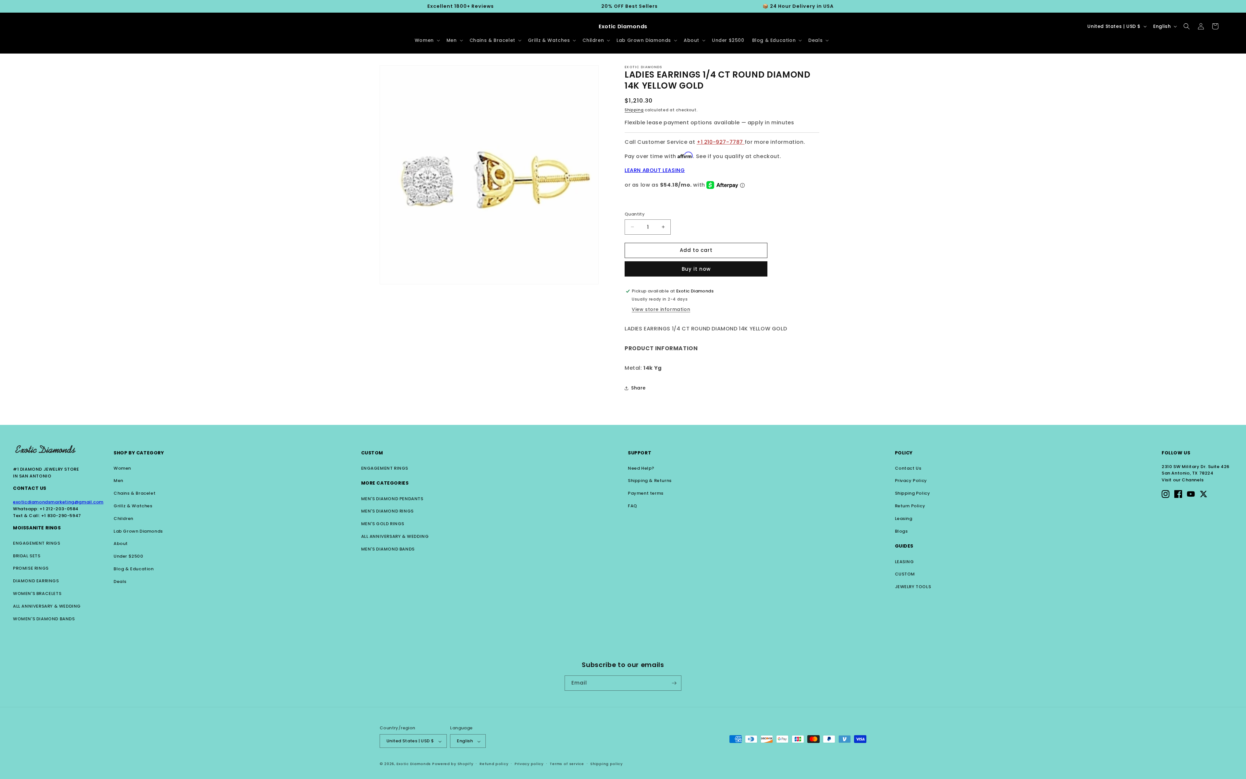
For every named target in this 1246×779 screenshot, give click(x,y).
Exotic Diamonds (414, 764)
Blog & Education (134, 569)
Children (123, 518)
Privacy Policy (911, 480)
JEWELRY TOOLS (913, 587)
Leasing (903, 518)
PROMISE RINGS (31, 568)
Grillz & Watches (133, 506)
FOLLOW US (1176, 453)
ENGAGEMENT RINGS (36, 543)
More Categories (385, 483)
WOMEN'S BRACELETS (37, 593)
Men (118, 480)
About (121, 543)
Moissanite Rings (37, 528)
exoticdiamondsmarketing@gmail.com (58, 502)
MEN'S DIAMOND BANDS (388, 549)
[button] (427, 40)
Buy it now (696, 269)
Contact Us (29, 488)
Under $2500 (128, 556)
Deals (120, 581)
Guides (904, 546)
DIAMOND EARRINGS (36, 581)
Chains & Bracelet (134, 493)
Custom (372, 453)
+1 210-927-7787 (721, 142)
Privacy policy (529, 764)
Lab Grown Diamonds (138, 531)
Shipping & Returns (650, 480)
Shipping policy (606, 764)
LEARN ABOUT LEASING (655, 170)
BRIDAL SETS (27, 556)
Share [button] (638, 388)
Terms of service (567, 764)
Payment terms (646, 493)
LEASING (904, 562)
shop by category (139, 453)
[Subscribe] (674, 683)
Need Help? (641, 468)
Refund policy (494, 764)
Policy (904, 453)
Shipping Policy (912, 493)
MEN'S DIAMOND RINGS (387, 511)
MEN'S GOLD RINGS (383, 524)
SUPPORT (639, 453)
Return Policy (910, 506)
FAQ (632, 506)
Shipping (634, 110)
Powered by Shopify (452, 764)
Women (122, 468)
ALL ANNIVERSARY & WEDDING (47, 606)
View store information (661, 309)
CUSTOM (905, 574)
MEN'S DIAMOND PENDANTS (392, 499)
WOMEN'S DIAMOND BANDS (44, 619)
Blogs (901, 531)
